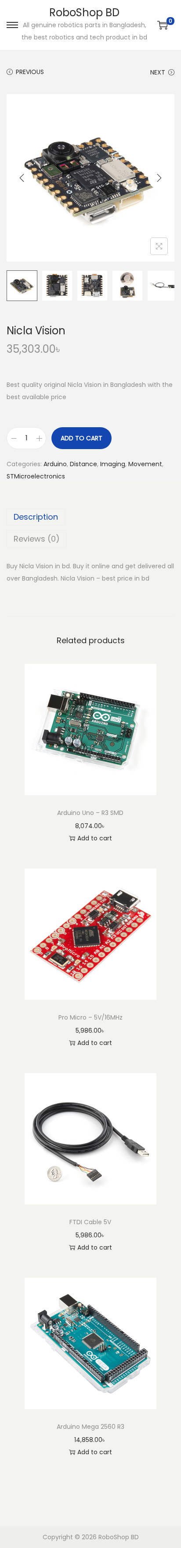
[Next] (159, 178)
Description (36, 516)
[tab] (90, 517)
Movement (145, 464)
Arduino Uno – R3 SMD (90, 812)
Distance (83, 464)
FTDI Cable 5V (90, 1222)
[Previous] (22, 178)
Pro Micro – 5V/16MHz (90, 1017)
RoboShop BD (84, 12)
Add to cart (81, 438)
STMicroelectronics (36, 476)
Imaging (112, 464)
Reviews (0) (37, 538)
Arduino (55, 464)
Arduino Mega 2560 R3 (90, 1426)
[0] (162, 25)
